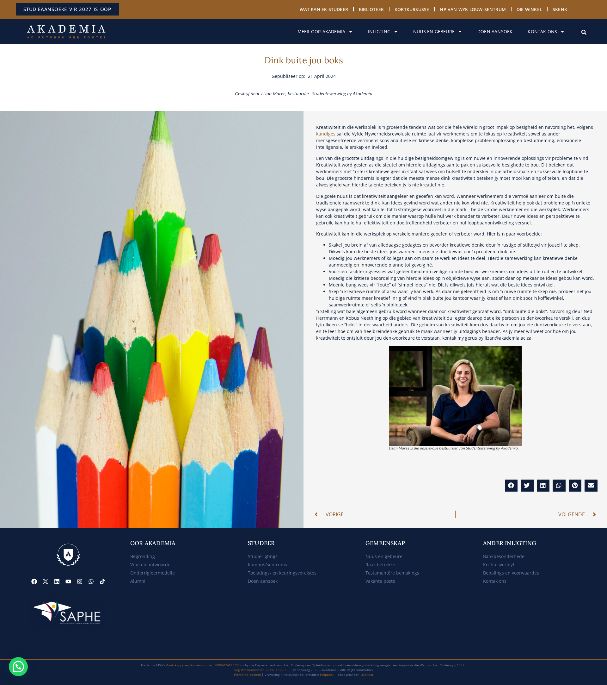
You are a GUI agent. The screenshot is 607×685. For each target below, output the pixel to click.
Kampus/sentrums (267, 565)
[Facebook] (34, 581)
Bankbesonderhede (503, 556)
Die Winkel (529, 9)
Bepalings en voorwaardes (511, 573)
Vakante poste (380, 581)
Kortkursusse (412, 9)
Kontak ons (542, 31)
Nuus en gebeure (434, 31)
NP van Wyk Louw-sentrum (473, 9)
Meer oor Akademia (321, 31)
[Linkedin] (57, 581)
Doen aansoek (494, 31)
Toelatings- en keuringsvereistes (282, 573)
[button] (584, 32)
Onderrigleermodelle (152, 573)
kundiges (325, 134)
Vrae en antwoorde (150, 565)
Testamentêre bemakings (392, 573)
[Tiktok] (102, 581)
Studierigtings (263, 556)
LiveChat (366, 674)
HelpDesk (327, 674)
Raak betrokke (380, 565)
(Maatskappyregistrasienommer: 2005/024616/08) (202, 665)
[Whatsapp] (91, 581)
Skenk (560, 9)
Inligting (379, 31)
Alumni (137, 581)
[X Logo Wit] (45, 581)
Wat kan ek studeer (324, 9)
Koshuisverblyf (498, 565)
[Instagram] (79, 581)
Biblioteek (371, 9)
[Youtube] (68, 581)
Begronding (142, 556)
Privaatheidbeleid (247, 674)
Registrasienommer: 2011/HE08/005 (261, 670)
